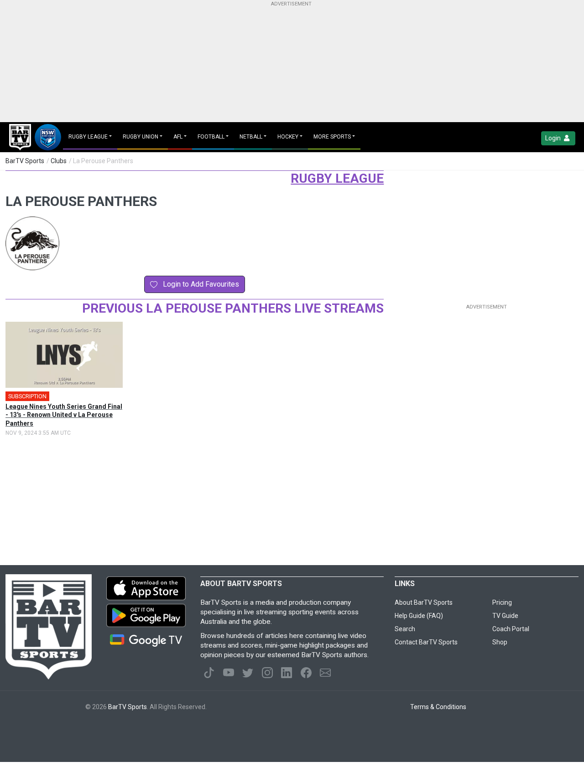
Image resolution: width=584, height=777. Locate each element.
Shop (499, 642)
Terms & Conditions (438, 706)
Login (553, 138)
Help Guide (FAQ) (419, 615)
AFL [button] (177, 137)
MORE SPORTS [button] (332, 137)
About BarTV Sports (424, 602)
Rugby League (337, 178)
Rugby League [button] (88, 137)
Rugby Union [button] (140, 137)
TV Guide (505, 615)
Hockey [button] (287, 137)
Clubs (59, 161)
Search (405, 629)
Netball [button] (251, 137)
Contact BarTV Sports (426, 642)
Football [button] (211, 137)
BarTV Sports (24, 161)
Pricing (502, 602)
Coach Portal (510, 629)
